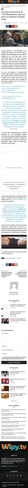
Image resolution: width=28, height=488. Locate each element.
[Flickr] (14, 475)
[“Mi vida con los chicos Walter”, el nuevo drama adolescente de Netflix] (5, 321)
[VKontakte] (20, 475)
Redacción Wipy (7, 22)
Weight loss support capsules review (8, 436)
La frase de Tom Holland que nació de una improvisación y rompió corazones (18, 388)
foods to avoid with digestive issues (8, 433)
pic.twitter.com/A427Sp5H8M (12, 92)
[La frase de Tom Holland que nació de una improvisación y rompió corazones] (5, 388)
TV (5, 5)
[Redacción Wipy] (2, 23)
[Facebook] (7, 26)
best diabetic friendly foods (6, 429)
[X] (10, 26)
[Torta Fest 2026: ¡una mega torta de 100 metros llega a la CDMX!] (5, 396)
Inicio (2, 5)
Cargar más (13, 400)
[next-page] (4, 326)
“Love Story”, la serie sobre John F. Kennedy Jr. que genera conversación (18, 313)
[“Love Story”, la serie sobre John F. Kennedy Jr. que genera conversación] (5, 313)
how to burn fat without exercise (8, 413)
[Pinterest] (13, 26)
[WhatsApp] (16, 26)
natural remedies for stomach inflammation (10, 421)
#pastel (8, 86)
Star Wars (18, 258)
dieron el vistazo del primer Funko (17, 199)
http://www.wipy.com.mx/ (14, 294)
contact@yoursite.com (12, 466)
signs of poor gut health (6, 417)
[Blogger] (7, 475)
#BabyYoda (18, 86)
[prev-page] (2, 326)
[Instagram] (17, 475)
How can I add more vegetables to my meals (10, 425)
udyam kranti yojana (5, 409)
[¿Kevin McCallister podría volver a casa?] (5, 381)
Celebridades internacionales (10, 258)
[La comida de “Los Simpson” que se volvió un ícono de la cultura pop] (5, 306)
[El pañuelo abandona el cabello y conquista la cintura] (5, 373)
